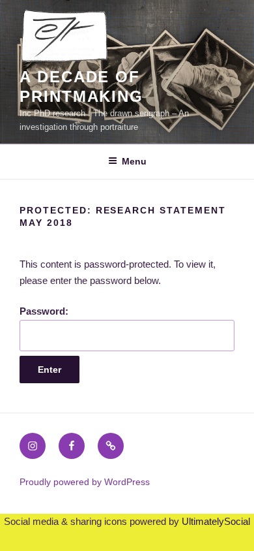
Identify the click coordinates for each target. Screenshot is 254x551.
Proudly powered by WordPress (85, 482)
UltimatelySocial (216, 521)
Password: (44, 311)
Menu (134, 161)
